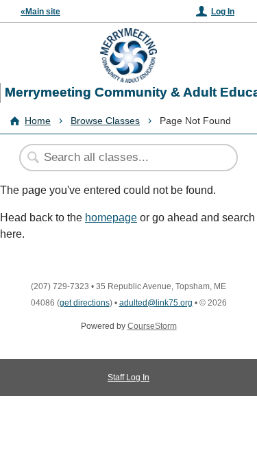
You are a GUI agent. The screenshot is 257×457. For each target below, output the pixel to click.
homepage (111, 217)
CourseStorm (152, 326)
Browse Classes (105, 120)
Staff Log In (128, 377)
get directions (85, 303)
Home (38, 120)
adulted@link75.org (156, 303)
